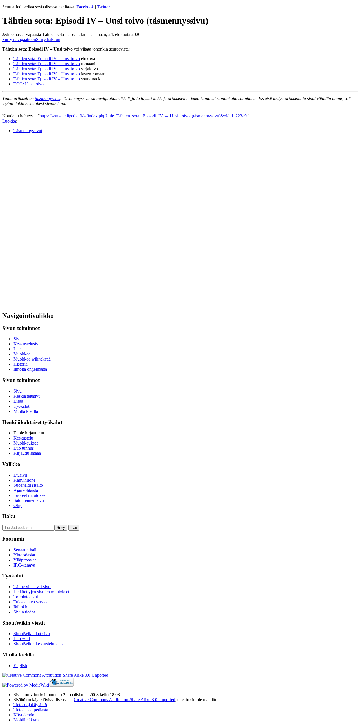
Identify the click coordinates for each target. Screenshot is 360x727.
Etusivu (20, 475)
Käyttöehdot (24, 714)
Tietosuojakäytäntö (30, 704)
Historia (21, 364)
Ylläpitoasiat (25, 560)
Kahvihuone (24, 480)
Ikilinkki (21, 606)
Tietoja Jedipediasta (31, 709)
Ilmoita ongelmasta (30, 369)
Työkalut (21, 406)
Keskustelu (23, 438)
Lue (17, 348)
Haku (8, 516)
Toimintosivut (26, 596)
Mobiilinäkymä (27, 719)
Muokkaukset (26, 443)
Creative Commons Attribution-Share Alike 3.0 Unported (124, 699)
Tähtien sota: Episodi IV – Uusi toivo (47, 58)
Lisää (18, 401)
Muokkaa (22, 354)
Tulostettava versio (30, 601)
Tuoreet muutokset (30, 495)
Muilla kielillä (26, 411)
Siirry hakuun (48, 39)
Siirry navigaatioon (19, 39)
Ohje (18, 505)
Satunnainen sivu (29, 500)
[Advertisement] (44, 222)
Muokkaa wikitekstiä (32, 359)
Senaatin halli (25, 549)
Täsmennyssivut (28, 130)
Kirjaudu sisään (27, 453)
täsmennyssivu (47, 98)
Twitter (103, 6)
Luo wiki (22, 638)
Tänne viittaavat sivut (32, 586)
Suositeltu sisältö (28, 485)
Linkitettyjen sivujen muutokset (41, 591)
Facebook (85, 6)
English (20, 665)
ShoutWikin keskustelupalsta (39, 643)
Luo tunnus (24, 448)
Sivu (18, 338)
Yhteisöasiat (24, 554)
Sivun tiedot (24, 612)
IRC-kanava (24, 565)
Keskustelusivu (27, 343)
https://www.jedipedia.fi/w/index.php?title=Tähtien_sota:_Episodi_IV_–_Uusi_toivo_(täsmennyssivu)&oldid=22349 (143, 116)
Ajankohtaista (26, 490)
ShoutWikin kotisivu (32, 633)
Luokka (9, 121)
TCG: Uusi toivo (29, 83)
